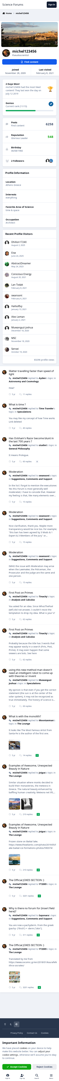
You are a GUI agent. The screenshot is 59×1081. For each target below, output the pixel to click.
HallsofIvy (16, 306)
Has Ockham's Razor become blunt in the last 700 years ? (31, 439)
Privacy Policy (17, 1033)
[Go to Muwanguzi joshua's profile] (7, 328)
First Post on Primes (21, 592)
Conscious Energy (21, 274)
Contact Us (32, 1033)
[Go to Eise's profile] (7, 253)
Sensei (15, 348)
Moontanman (46, 720)
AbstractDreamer (21, 263)
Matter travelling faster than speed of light (31, 372)
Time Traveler (46, 408)
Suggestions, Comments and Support (31, 478)
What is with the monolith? (25, 716)
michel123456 (20, 378)
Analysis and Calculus (23, 599)
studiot (43, 445)
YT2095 (43, 884)
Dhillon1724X (19, 242)
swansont (16, 295)
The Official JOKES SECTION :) (26, 880)
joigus (42, 772)
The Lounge (23, 723)
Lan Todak (17, 284)
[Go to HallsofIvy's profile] (7, 307)
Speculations (24, 411)
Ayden (42, 378)
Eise (13, 252)
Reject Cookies (44, 1066)
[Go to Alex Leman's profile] (7, 317)
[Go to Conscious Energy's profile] (7, 275)
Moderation (16, 471)
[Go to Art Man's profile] (51, 161)
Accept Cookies (18, 1066)
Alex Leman (18, 316)
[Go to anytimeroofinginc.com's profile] (48, 161)
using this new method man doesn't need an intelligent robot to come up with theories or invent (31, 673)
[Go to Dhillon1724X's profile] (7, 243)
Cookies (44, 1033)
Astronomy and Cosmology (24, 381)
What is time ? (17, 404)
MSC (13, 338)
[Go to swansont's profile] (7, 296)
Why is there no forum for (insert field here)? (31, 909)
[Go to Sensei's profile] (7, 349)
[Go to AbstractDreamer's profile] (7, 264)
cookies (23, 1048)
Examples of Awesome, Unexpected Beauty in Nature (30, 767)
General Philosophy (19, 448)
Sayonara (44, 915)
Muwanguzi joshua (22, 327)
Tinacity (43, 596)
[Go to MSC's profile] (7, 339)
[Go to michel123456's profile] (4, 372)
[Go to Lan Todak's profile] (7, 285)
